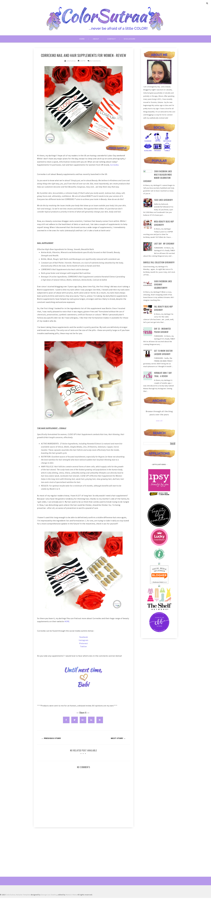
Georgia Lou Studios (49, 895)
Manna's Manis (71, 895)
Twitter (83, 646)
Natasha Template (23, 895)
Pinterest (83, 643)
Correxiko (114, 165)
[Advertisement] (83, 850)
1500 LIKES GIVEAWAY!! (163, 199)
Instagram (83, 640)
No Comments (95, 61)
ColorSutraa (71, 61)
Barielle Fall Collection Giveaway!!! (158, 262)
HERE (66, 621)
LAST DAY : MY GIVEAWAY (164, 243)
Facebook (83, 637)
